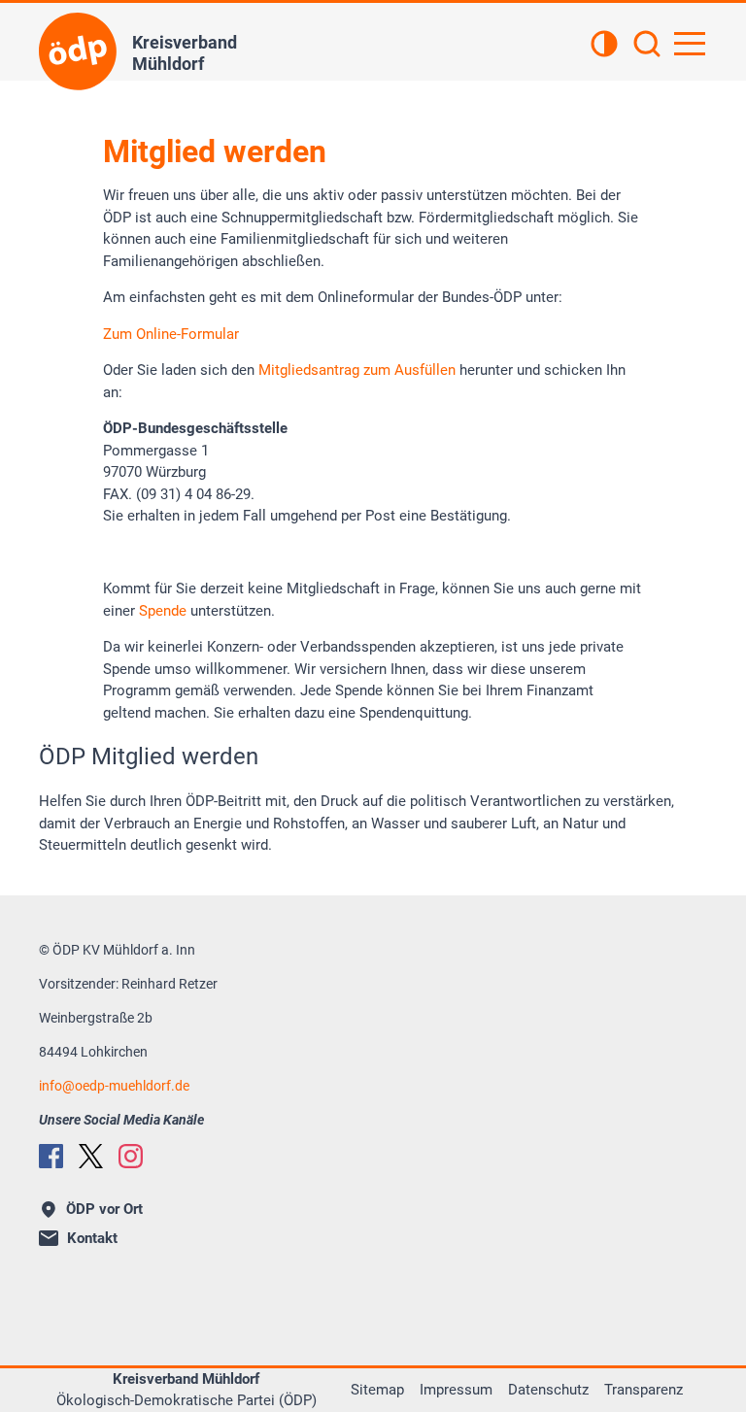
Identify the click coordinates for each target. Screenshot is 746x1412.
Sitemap (377, 1389)
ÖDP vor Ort (104, 1209)
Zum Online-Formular (171, 334)
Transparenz (643, 1389)
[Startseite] (78, 51)
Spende (162, 611)
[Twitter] (91, 1156)
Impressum (456, 1389)
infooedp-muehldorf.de (114, 1085)
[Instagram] (131, 1156)
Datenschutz (548, 1389)
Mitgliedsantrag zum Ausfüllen (357, 370)
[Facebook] (51, 1156)
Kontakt (92, 1238)
